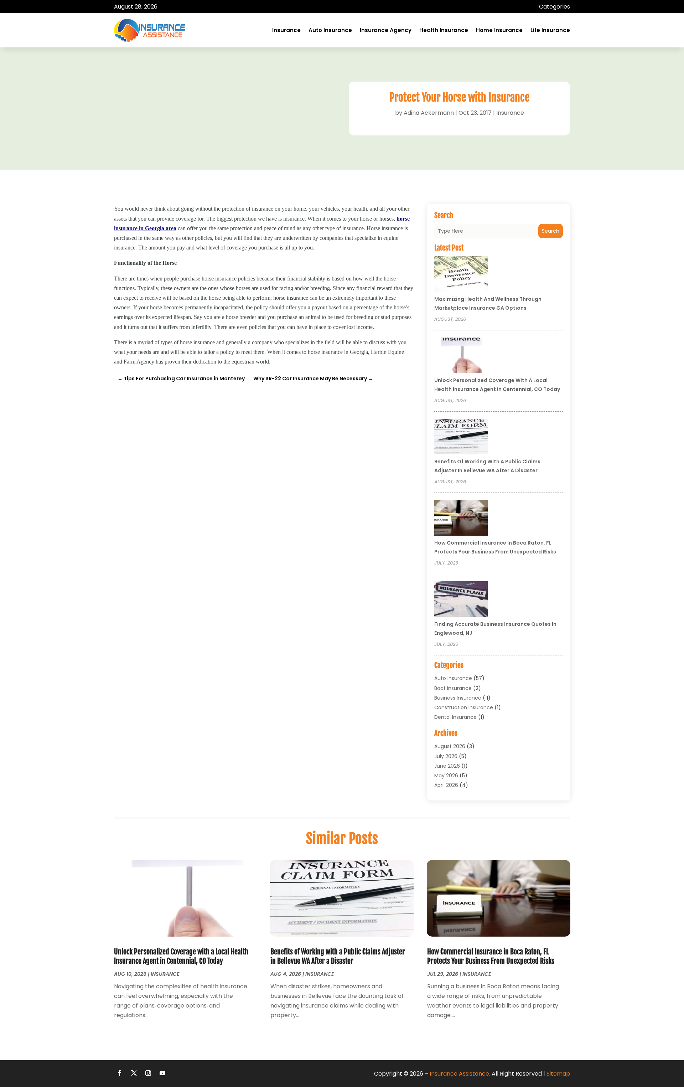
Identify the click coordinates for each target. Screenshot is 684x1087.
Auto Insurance (330, 30)
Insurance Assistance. (460, 1074)
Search (550, 231)
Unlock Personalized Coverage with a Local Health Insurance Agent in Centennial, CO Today (181, 956)
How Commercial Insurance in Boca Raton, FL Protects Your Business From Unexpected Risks (490, 956)
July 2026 (445, 756)
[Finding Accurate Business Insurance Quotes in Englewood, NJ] (461, 600)
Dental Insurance (455, 717)
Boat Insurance (453, 688)
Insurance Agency (385, 30)
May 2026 (446, 775)
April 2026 (446, 785)
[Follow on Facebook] (119, 1073)
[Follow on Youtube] (162, 1073)
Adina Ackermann (429, 113)
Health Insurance (443, 30)
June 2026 (447, 765)
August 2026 (449, 746)
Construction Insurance (463, 707)
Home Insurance (499, 30)
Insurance (286, 30)
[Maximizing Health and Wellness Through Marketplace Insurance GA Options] (461, 275)
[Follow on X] (134, 1073)
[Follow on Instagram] (148, 1073)
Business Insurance (457, 697)
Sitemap (558, 1074)
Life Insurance (550, 30)
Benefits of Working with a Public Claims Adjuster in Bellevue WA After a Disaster (337, 956)
